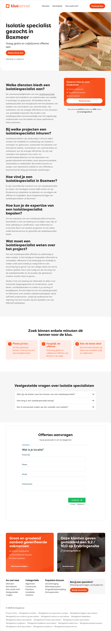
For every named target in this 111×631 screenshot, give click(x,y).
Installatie (30, 592)
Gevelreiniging (52, 583)
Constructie (30, 586)
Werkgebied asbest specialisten (19, 620)
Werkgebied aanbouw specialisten (55, 616)
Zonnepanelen (52, 592)
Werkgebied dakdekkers (81, 616)
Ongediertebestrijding (55, 589)
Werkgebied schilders (28, 613)
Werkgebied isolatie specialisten (76, 620)
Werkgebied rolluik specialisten (19, 626)
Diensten (46, 6)
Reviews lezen (68, 566)
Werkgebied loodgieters (16, 623)
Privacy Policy (11, 613)
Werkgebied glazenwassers (91, 623)
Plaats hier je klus (15, 53)
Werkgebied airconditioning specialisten (22, 616)
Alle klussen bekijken (19, 566)
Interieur (29, 595)
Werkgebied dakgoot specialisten (83, 613)
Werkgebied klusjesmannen (65, 626)
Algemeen (30, 583)
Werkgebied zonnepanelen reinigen (53, 613)
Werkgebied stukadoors (43, 626)
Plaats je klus (97, 6)
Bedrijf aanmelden (79, 590)
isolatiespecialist (47, 94)
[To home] (18, 6)
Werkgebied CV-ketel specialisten (47, 620)
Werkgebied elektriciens (68, 623)
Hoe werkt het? (71, 6)
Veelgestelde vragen (12, 593)
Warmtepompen (53, 586)
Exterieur (29, 589)
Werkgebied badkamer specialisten (41, 623)
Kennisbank (57, 6)
